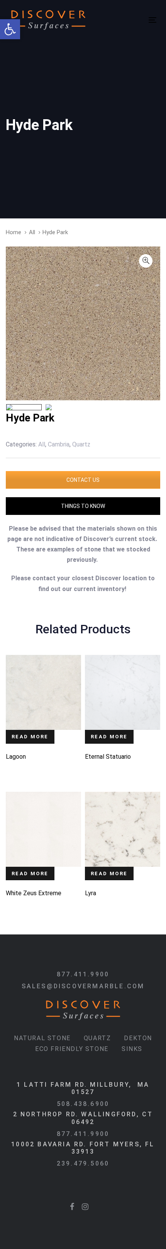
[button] (10, 29)
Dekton (138, 1038)
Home (13, 232)
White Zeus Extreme (33, 893)
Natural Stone (42, 1038)
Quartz (97, 1038)
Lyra (90, 893)
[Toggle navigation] (117, 20)
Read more (30, 736)
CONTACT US (83, 480)
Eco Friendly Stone (71, 1048)
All (32, 232)
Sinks (132, 1048)
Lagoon (16, 756)
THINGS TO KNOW (83, 506)
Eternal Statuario (108, 756)
